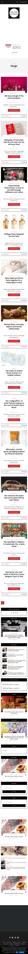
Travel (15, 774)
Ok (16, 952)
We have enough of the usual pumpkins (14, 96)
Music (12, 665)
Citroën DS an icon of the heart (14, 637)
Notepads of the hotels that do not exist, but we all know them (14, 142)
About (22, 943)
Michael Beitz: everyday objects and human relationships (14, 326)
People (9, 648)
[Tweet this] (23, 116)
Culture (14, 44)
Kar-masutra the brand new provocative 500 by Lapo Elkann (14, 497)
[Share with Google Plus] (24, 116)
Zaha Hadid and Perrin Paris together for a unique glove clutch (14, 280)
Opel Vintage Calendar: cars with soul (10, 684)
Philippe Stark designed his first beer (14, 235)
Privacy (17, 945)
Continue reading (14, 110)
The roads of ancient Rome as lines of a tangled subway (14, 372)
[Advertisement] (14, 32)
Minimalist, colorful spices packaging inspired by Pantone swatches (14, 451)
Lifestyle (16, 93)
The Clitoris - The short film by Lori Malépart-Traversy (17, 47)
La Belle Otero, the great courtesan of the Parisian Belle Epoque (16, 650)
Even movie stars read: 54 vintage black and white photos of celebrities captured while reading (16, 661)
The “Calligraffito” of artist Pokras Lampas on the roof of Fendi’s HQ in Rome (14, 404)
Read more (22, 952)
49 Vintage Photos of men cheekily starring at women (15, 655)
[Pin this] (26, 116)
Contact (12, 945)
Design (11, 93)
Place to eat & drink (17, 539)
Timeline (15, 636)
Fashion (12, 707)
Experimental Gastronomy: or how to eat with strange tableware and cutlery (14, 189)
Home (3, 942)
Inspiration (17, 943)
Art (12, 398)
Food (13, 183)
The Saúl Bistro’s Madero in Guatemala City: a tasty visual (14, 544)
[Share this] (21, 116)
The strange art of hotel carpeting (14, 776)
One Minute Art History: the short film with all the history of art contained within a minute (14, 738)
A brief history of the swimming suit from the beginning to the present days (16, 673)
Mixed (18, 44)
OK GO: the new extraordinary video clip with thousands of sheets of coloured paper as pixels (16, 668)
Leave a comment (5, 115)
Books (12, 636)
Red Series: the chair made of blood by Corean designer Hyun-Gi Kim (14, 574)
